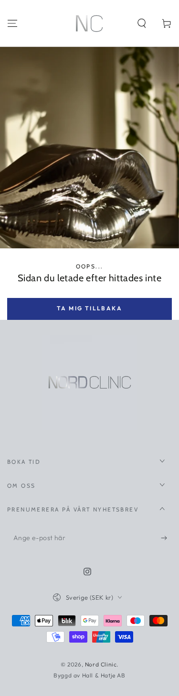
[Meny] (12, 23)
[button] (141, 23)
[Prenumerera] (166, 538)
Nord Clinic (101, 664)
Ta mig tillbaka (89, 308)
